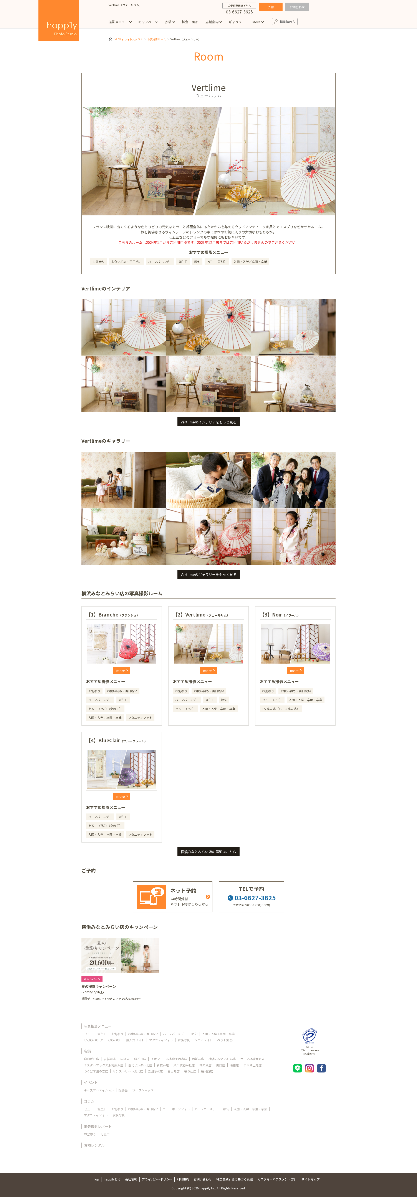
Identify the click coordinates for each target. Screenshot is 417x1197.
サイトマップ (310, 1179)
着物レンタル (94, 1145)
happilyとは (112, 1179)
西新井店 (198, 1059)
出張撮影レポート (98, 1126)
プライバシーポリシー (157, 1179)
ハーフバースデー (175, 1034)
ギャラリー (237, 22)
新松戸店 (163, 1065)
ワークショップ (143, 1090)
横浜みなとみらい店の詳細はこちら (208, 851)
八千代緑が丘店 (184, 1065)
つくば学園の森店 (96, 1071)
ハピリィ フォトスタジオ (128, 39)
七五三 (88, 1034)
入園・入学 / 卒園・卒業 (218, 1034)
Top (96, 1179)
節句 (194, 1034)
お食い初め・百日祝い (143, 1034)
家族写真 (184, 1040)
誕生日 (102, 1034)
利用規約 (183, 1179)
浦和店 (234, 1065)
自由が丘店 (91, 1059)
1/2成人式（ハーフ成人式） (103, 1040)
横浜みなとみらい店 (222, 1059)
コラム (89, 1101)
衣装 (168, 22)
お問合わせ (297, 7)
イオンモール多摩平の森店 (169, 1059)
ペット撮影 (224, 1040)
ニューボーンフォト (176, 1109)
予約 (271, 7)
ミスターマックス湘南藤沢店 (103, 1065)
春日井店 (173, 1071)
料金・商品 (190, 22)
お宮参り (117, 1034)
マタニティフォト (161, 1040)
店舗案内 (211, 22)
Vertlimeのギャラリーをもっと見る (209, 574)
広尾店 (124, 1059)
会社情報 (131, 1179)
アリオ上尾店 (252, 1065)
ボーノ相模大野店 (252, 1059)
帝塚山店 (190, 1071)
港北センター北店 (140, 1065)
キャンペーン (148, 22)
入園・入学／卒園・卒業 (250, 1109)
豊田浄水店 (155, 1071)
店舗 (87, 1051)
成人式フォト (135, 1040)
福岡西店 (207, 1071)
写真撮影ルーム (156, 39)
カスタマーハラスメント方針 (277, 1179)
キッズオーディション (99, 1090)
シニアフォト (203, 1040)
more (120, 670)
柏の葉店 (205, 1065)
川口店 (220, 1065)
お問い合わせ (203, 1179)
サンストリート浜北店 (128, 1071)
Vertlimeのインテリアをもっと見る (209, 422)
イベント (91, 1082)
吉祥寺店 (110, 1059)
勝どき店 (140, 1059)
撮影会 (123, 1090)
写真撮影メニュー (98, 1026)
